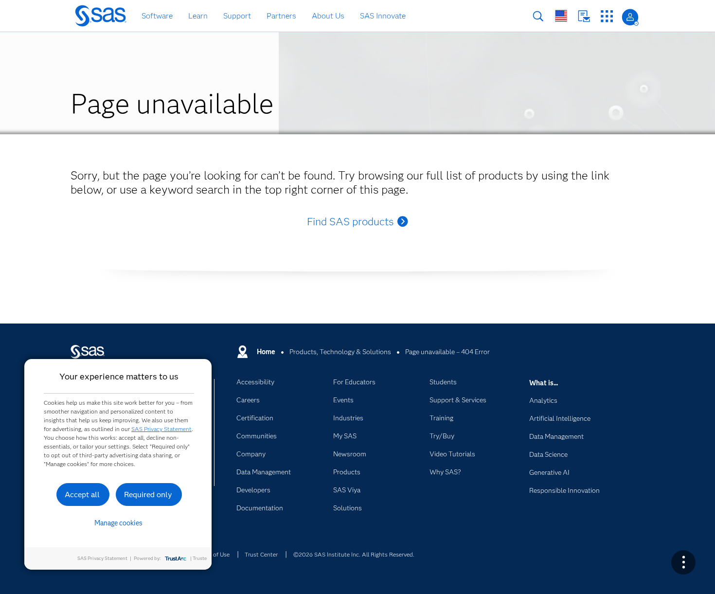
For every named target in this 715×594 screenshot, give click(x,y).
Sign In (630, 17)
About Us (328, 15)
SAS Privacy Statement (161, 428)
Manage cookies (118, 523)
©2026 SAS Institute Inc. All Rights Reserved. (353, 554)
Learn (198, 15)
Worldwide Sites (561, 16)
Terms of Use (213, 554)
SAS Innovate (383, 15)
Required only (148, 494)
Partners (281, 15)
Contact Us (584, 16)
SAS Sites (607, 16)
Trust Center (261, 554)
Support (237, 15)
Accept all (82, 494)
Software (157, 15)
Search (538, 16)
